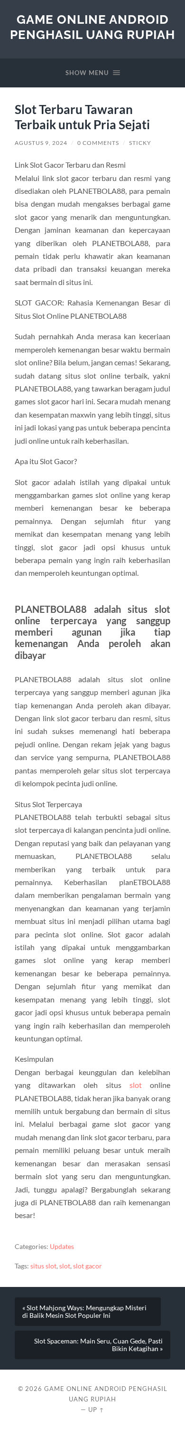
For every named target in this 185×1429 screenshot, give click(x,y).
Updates (62, 1246)
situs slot (43, 1266)
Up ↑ (96, 1409)
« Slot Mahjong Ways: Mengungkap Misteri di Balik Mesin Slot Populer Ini (84, 1311)
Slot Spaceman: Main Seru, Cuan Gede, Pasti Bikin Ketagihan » (98, 1345)
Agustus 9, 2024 (41, 142)
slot (136, 1084)
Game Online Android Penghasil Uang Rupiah (92, 27)
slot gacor (87, 1266)
